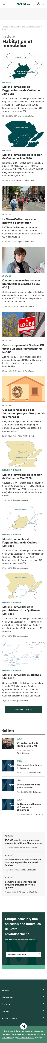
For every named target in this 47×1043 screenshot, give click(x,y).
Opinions (8, 730)
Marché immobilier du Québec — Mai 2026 (23, 676)
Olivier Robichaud (23, 753)
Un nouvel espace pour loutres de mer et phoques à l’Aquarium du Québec (23, 862)
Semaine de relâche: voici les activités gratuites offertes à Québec (20, 884)
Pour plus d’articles (23, 709)
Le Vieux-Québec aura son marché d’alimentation (19, 220)
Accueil (5, 27)
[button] (3, 4)
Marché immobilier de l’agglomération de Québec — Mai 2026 (21, 542)
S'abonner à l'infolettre (17, 954)
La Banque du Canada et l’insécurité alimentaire (29, 806)
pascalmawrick (22, 500)
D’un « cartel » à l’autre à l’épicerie (29, 766)
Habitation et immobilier (31, 27)
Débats (19, 739)
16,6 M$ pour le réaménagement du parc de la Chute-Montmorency (23, 841)
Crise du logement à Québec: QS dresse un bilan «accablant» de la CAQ (23, 348)
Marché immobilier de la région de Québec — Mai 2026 (22, 476)
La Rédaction (36, 772)
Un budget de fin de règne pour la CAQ (27, 744)
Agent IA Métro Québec (26, 116)
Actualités (6, 214)
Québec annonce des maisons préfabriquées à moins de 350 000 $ (21, 283)
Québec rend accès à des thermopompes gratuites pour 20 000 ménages (23, 413)
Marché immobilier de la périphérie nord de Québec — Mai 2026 (21, 610)
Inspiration (15, 27)
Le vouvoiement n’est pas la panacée (28, 786)
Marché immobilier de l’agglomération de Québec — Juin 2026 (21, 90)
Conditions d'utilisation (25, 1038)
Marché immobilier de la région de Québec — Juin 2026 (22, 156)
